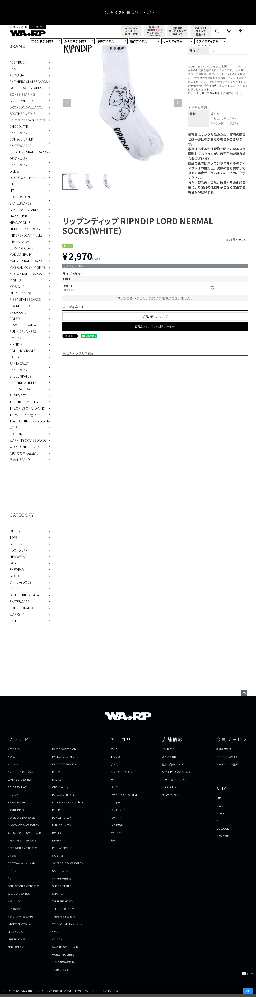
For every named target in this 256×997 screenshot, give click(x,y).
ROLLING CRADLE (23, 350)
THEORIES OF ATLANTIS (27, 408)
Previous (67, 103)
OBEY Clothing (20, 292)
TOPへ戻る (250, 973)
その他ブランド (60, 969)
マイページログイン (227, 756)
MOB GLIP (17, 286)
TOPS (14, 537)
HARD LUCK (18, 216)
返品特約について (155, 316)
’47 (12, 190)
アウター (115, 749)
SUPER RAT (18, 395)
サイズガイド (209, 93)
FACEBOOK (222, 828)
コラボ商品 (117, 825)
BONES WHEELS (22, 100)
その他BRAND (20, 459)
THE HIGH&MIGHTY (24, 401)
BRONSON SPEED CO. (26, 107)
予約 (105, 41)
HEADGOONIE (20, 222)
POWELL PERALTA (23, 325)
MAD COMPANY (21, 254)
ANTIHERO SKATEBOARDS (29, 81)
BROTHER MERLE (23, 113)
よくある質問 (169, 756)
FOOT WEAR (18, 550)
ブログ (220, 805)
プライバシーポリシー (174, 779)
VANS (13, 427)
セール (172, 41)
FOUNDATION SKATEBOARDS (20, 200)
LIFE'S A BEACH (16, 931)
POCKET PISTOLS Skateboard (22, 309)
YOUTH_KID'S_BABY (24, 595)
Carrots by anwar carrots (27, 120)
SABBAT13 (17, 357)
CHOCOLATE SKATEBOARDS (20, 129)
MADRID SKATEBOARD (26, 260)
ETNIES (15, 184)
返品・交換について (173, 764)
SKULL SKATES (20, 376)
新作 (138, 41)
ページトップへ (244, 693)
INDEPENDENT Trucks (26, 235)
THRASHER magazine (25, 414)
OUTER (15, 531)
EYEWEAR (17, 569)
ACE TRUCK (18, 62)
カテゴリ (75, 41)
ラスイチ (207, 41)
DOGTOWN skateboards (27, 177)
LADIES (15, 588)
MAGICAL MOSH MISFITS (27, 267)
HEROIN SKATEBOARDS (27, 228)
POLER (15, 318)
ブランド (42, 41)
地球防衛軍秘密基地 (24, 453)
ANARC (15, 68)
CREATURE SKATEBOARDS (29, 152)
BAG (13, 563)
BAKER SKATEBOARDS (26, 87)
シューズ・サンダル (121, 772)
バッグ (114, 787)
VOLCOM (16, 433)
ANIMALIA (17, 75)
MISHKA (15, 280)
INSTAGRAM (222, 836)
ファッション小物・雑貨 (124, 794)
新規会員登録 (223, 749)
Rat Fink (15, 337)
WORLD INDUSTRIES (25, 446)
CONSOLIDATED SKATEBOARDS (21, 142)
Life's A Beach (20, 241)
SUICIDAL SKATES (22, 389)
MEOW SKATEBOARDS (26, 273)
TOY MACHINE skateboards (30, 421)
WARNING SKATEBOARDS (28, 440)
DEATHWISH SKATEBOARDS (20, 161)
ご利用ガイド (169, 749)
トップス (115, 756)
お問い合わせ (169, 787)
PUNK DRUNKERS (23, 331)
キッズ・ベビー (119, 810)
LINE (218, 798)
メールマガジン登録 (227, 764)
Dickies (15, 171)
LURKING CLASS (21, 248)
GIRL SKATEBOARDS (24, 209)
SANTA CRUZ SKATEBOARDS (20, 366)
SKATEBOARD (19, 601)
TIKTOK (220, 813)
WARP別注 (17, 614)
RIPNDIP (16, 344)
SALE (13, 620)
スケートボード (119, 817)
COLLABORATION (22, 607)
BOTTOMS (17, 543)
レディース (116, 802)
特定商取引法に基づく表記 (176, 772)
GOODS (15, 575)
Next (178, 103)
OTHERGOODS (20, 582)
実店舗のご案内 (170, 794)
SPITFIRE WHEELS (23, 382)
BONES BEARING (22, 94)
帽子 (113, 779)
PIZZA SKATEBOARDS (25, 299)
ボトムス (115, 764)
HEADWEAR (18, 556)
